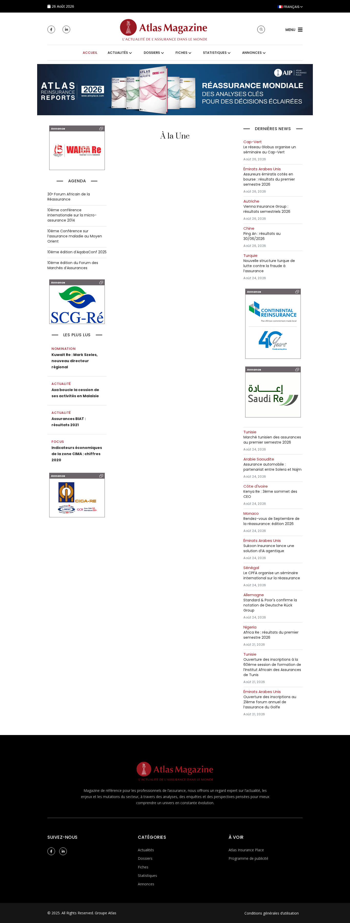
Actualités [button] (118, 52)
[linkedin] (66, 29)
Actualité (61, 383)
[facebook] (51, 29)
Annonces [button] (252, 52)
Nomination (64, 348)
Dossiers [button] (152, 52)
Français (291, 6)
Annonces (146, 884)
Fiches (143, 867)
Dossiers (145, 858)
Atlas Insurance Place (246, 849)
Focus (58, 441)
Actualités (146, 849)
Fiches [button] (181, 52)
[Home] (164, 29)
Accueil (90, 52)
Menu (290, 29)
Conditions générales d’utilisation (271, 913)
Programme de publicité (248, 858)
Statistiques (147, 875)
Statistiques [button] (215, 52)
